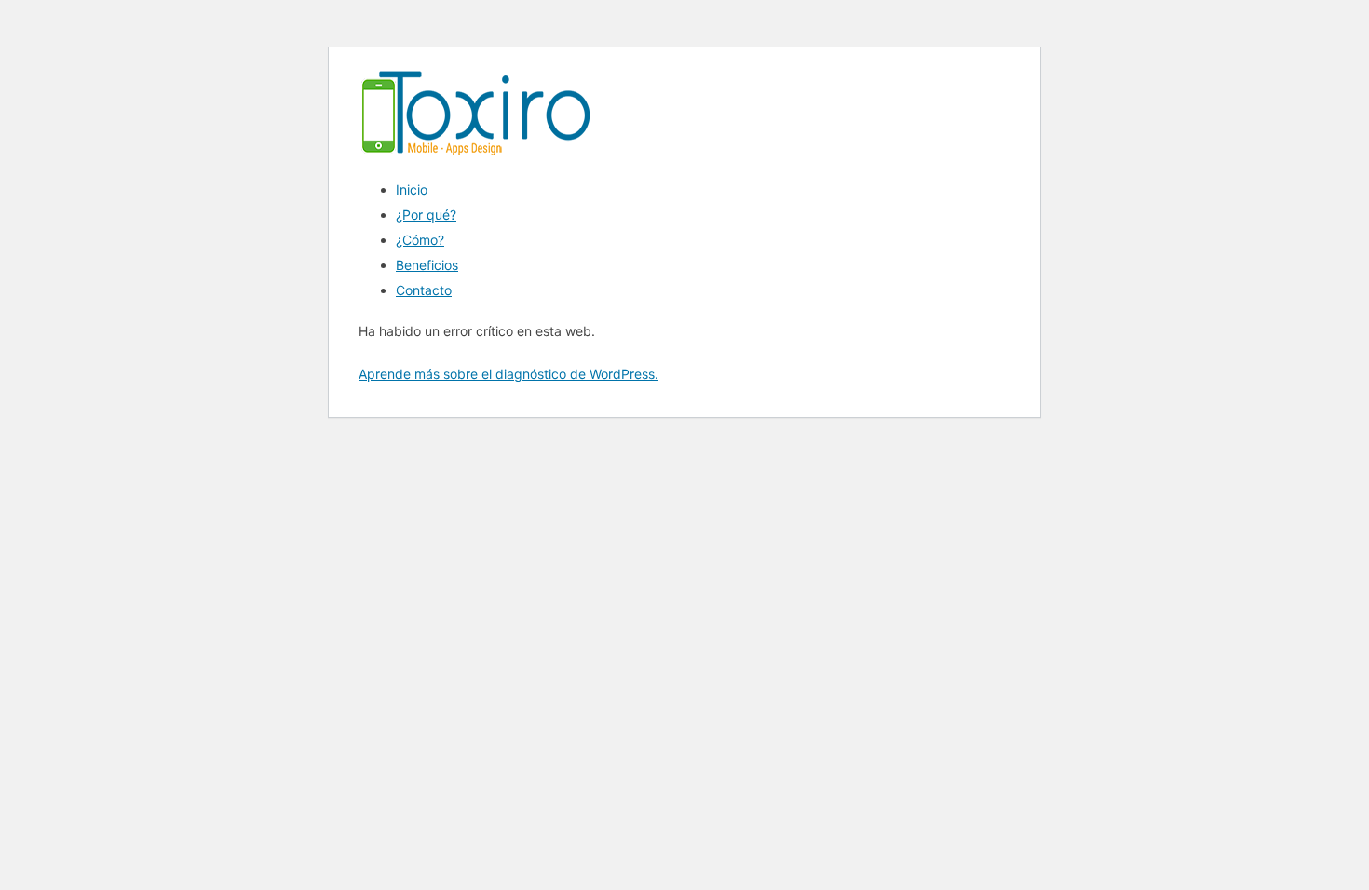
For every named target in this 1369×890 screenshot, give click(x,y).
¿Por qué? (426, 214)
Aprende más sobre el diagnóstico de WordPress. (508, 374)
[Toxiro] (475, 157)
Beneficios (427, 265)
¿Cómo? (420, 240)
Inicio (411, 189)
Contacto (424, 290)
